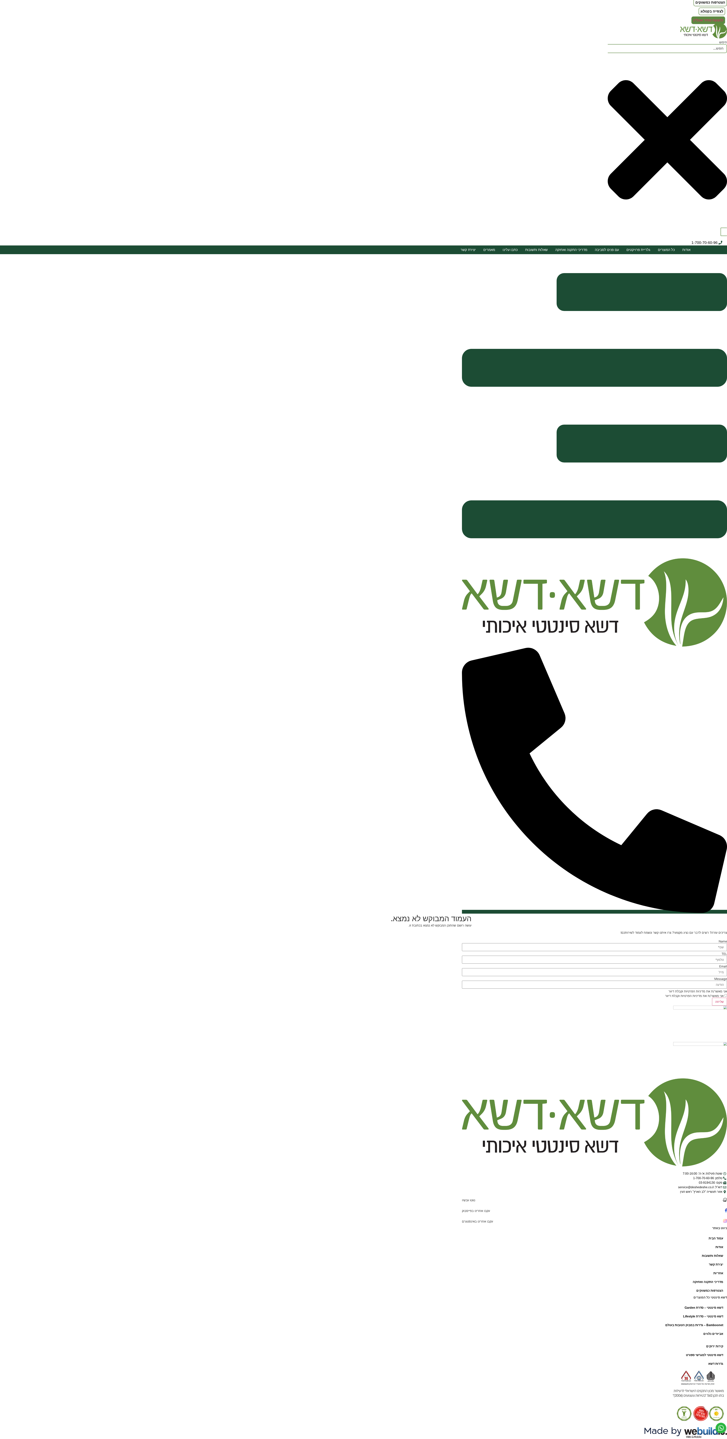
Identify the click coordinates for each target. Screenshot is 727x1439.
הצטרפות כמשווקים (709, 1290)
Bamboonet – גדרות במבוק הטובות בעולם (694, 1325)
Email (723, 966)
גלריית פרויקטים (638, 250)
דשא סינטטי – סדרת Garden (704, 1307)
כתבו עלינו (510, 250)
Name (723, 941)
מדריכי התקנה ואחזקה (571, 250)
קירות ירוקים (714, 1346)
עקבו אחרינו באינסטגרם (477, 1221)
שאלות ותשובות (536, 250)
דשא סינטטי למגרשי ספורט (704, 1355)
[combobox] (667, 48)
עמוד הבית (716, 1238)
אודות (686, 250)
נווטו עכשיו (468, 1200)
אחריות (718, 1273)
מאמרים (489, 250)
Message (720, 978)
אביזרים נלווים (713, 1333)
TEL (724, 953)
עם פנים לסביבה (607, 250)
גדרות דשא (715, 1363)
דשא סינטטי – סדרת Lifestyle (703, 1316)
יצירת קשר (468, 250)
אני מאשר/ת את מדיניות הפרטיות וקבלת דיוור (697, 991)
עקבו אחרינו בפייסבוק (476, 1211)
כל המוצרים (666, 250)
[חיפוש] (724, 232)
